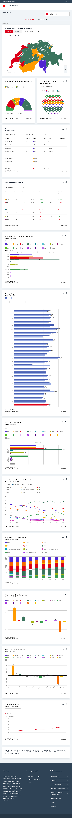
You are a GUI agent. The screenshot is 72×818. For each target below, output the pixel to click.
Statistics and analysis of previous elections (57, 793)
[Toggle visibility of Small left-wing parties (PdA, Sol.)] (13, 491)
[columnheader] (15, 138)
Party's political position (27, 484)
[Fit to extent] (65, 67)
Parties (8, 484)
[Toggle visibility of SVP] (18, 87)
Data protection (12, 815)
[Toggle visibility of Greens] (24, 491)
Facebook (30, 776)
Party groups (16, 484)
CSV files (53, 802)
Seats (8, 240)
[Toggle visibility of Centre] (7, 87)
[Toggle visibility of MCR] (12, 89)
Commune (17, 31)
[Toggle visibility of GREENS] (7, 86)
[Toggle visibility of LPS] (53, 91)
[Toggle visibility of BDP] (59, 435)
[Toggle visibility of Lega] (7, 89)
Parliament (53, 780)
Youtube (30, 779)
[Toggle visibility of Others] (52, 248)
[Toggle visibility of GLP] (18, 86)
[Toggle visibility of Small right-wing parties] (43, 491)
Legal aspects (5, 815)
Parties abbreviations (56, 798)
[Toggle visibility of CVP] (51, 435)
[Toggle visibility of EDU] (23, 87)
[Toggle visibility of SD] (21, 248)
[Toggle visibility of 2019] (13, 298)
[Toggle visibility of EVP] (23, 86)
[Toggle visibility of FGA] (7, 248)
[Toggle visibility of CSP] (44, 244)
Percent (14, 240)
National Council (29, 19)
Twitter (38, 776)
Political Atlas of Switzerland (58, 788)
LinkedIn (38, 779)
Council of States (43, 19)
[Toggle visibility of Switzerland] (9, 713)
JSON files (53, 806)
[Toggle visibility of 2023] (7, 298)
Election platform (55, 776)
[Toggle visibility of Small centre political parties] (28, 489)
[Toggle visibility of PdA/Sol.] (60, 244)
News (29, 782)
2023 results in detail (56, 784)
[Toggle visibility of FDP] (12, 87)
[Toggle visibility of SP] (12, 86)
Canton (9, 31)
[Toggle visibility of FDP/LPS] (9, 487)
